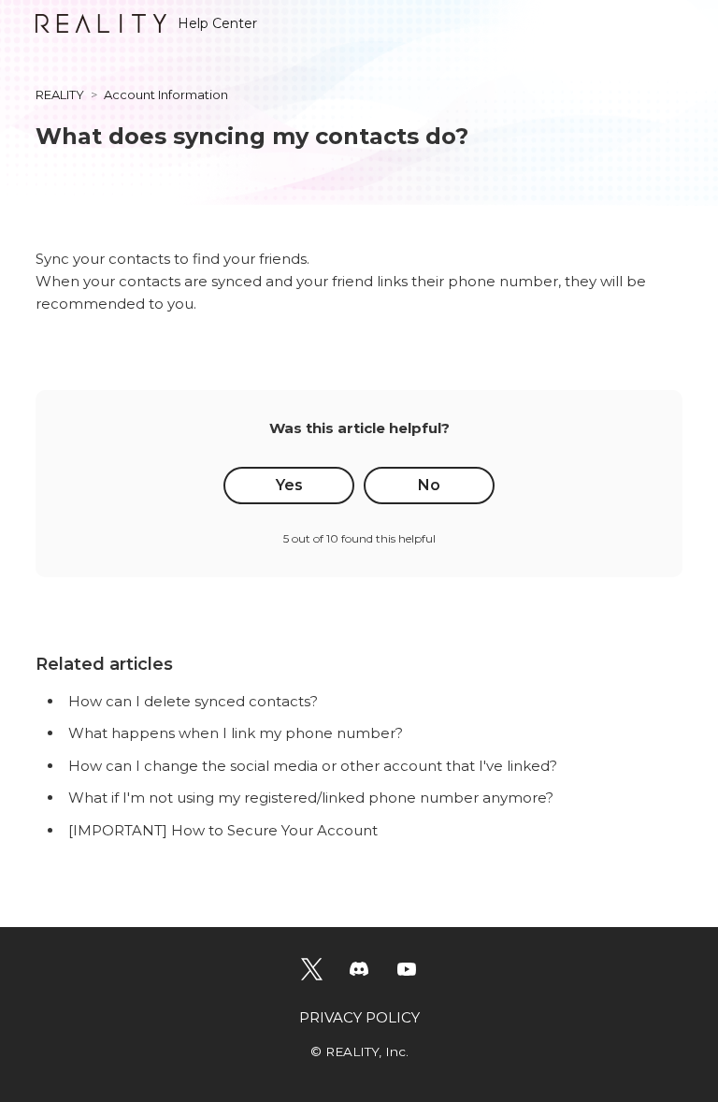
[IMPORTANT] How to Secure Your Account (223, 830)
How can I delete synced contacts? (193, 701)
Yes (289, 485)
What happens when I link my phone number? (235, 733)
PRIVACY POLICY (359, 1017)
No (429, 485)
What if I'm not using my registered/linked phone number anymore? (310, 797)
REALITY (60, 94)
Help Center (217, 23)
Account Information (166, 94)
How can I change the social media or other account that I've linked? (312, 766)
